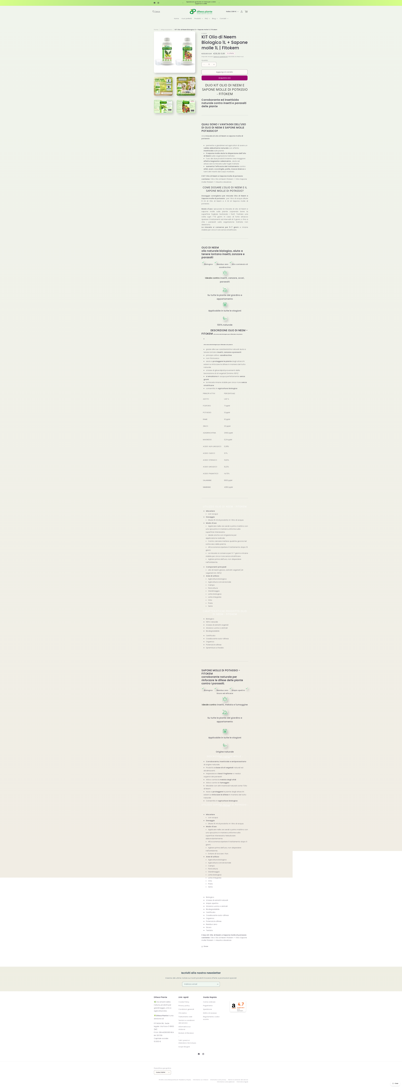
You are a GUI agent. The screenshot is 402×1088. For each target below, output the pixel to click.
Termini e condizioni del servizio (186, 1021)
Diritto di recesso (210, 1013)
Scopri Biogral (184, 1047)
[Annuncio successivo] (219, 3)
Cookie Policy (183, 1002)
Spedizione (207, 1009)
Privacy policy (184, 1006)
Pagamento (208, 1006)
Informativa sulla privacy (218, 1080)
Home (156, 30)
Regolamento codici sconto (211, 1018)
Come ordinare (209, 1002)
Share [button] (206, 946)
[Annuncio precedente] (183, 3)
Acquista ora (225, 78)
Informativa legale (242, 1082)
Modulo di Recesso (186, 1033)
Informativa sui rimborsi (184, 1028)
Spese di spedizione (220, 56)
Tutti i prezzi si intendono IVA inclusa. (187, 1041)
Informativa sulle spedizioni (226, 1082)
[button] (156, 11)
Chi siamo (182, 1013)
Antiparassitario (166, 30)
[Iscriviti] (217, 984)
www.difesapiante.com (171, 1080)
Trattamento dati (185, 1017)
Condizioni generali (186, 1009)
